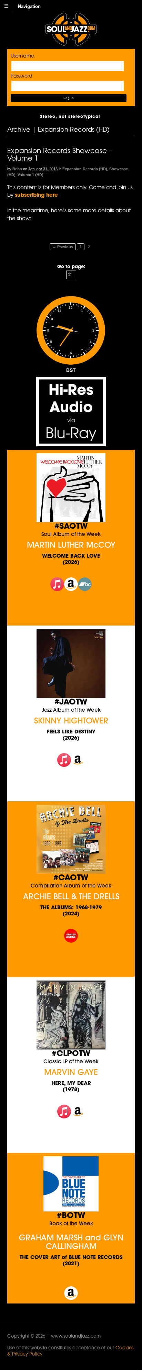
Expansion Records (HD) (84, 169)
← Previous (62, 247)
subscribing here (36, 195)
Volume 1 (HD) (30, 175)
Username (22, 56)
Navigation (29, 6)
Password (21, 76)
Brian (17, 169)
